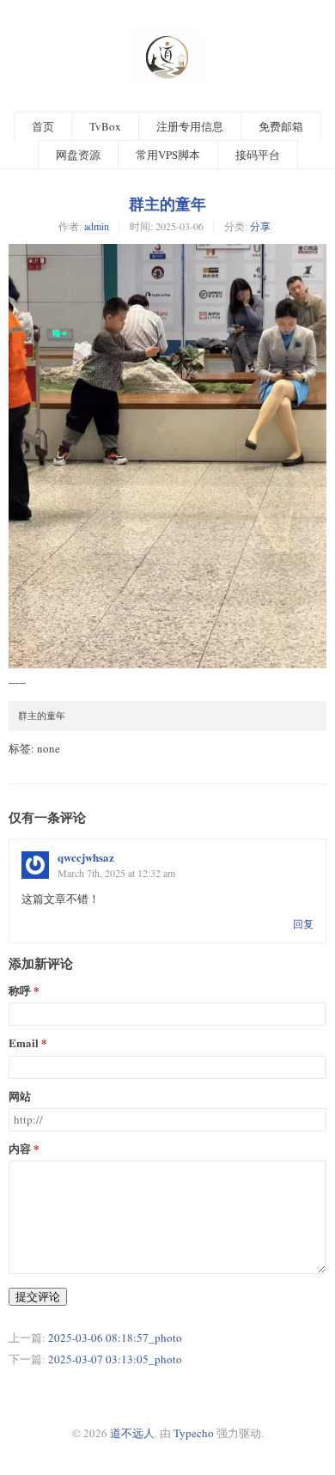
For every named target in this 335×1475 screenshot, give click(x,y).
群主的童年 (167, 203)
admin (96, 226)
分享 (260, 226)
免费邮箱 (281, 126)
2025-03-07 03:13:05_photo (115, 1359)
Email (24, 1043)
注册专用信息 (189, 126)
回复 (303, 923)
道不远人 (132, 1433)
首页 (43, 126)
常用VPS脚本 (168, 154)
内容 (20, 1149)
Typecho (194, 1433)
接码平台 (257, 154)
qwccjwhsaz (86, 857)
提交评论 (37, 1296)
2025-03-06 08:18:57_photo (115, 1337)
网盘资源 (78, 154)
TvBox (105, 126)
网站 (20, 1096)
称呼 (20, 990)
